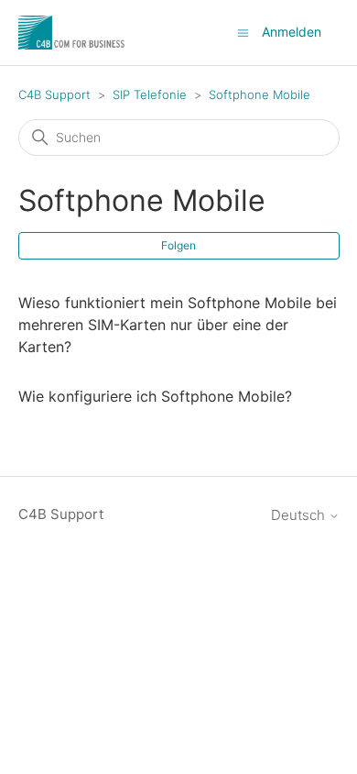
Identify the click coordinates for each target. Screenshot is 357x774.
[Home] (72, 33)
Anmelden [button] (291, 31)
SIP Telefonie (150, 94)
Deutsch (300, 515)
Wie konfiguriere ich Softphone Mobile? (155, 396)
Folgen (178, 245)
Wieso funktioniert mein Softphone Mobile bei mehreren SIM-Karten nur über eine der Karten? (177, 324)
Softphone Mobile (259, 94)
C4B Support (54, 94)
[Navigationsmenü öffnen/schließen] (243, 31)
